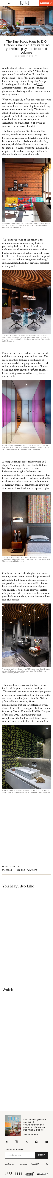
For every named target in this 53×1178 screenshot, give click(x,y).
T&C (46, 1164)
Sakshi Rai (33, 56)
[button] (8, 870)
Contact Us (9, 1164)
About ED (35, 1164)
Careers (23, 1164)
